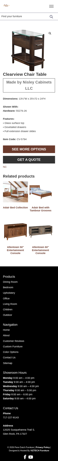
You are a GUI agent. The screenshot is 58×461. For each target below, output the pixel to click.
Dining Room (10, 281)
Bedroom (8, 287)
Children (7, 309)
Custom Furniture (13, 346)
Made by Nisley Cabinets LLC (29, 85)
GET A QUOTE (29, 160)
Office (6, 298)
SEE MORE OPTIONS (29, 149)
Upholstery (9, 292)
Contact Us (9, 357)
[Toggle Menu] (51, 6)
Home (6, 330)
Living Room (10, 304)
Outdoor (7, 315)
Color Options (10, 352)
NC (5, 166)
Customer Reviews (13, 341)
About (6, 335)
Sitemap (7, 363)
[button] (50, 33)
